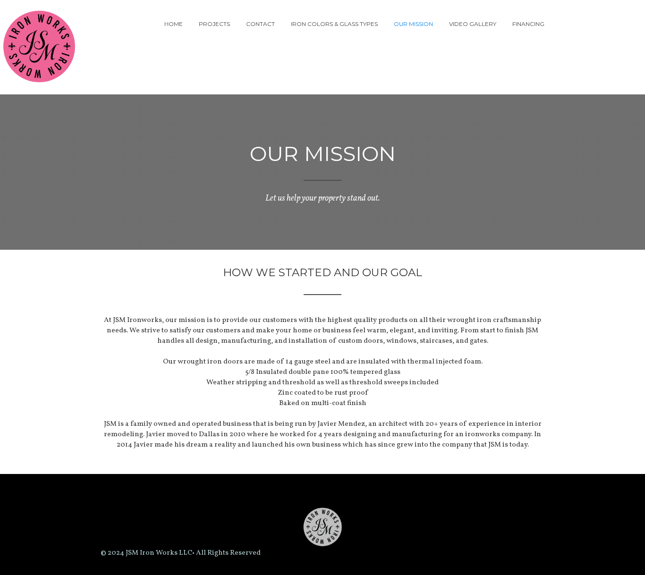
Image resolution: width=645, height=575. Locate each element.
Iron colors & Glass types (334, 23)
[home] (43, 47)
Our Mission (413, 23)
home (173, 23)
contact (260, 23)
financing (528, 23)
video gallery (472, 23)
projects (214, 23)
